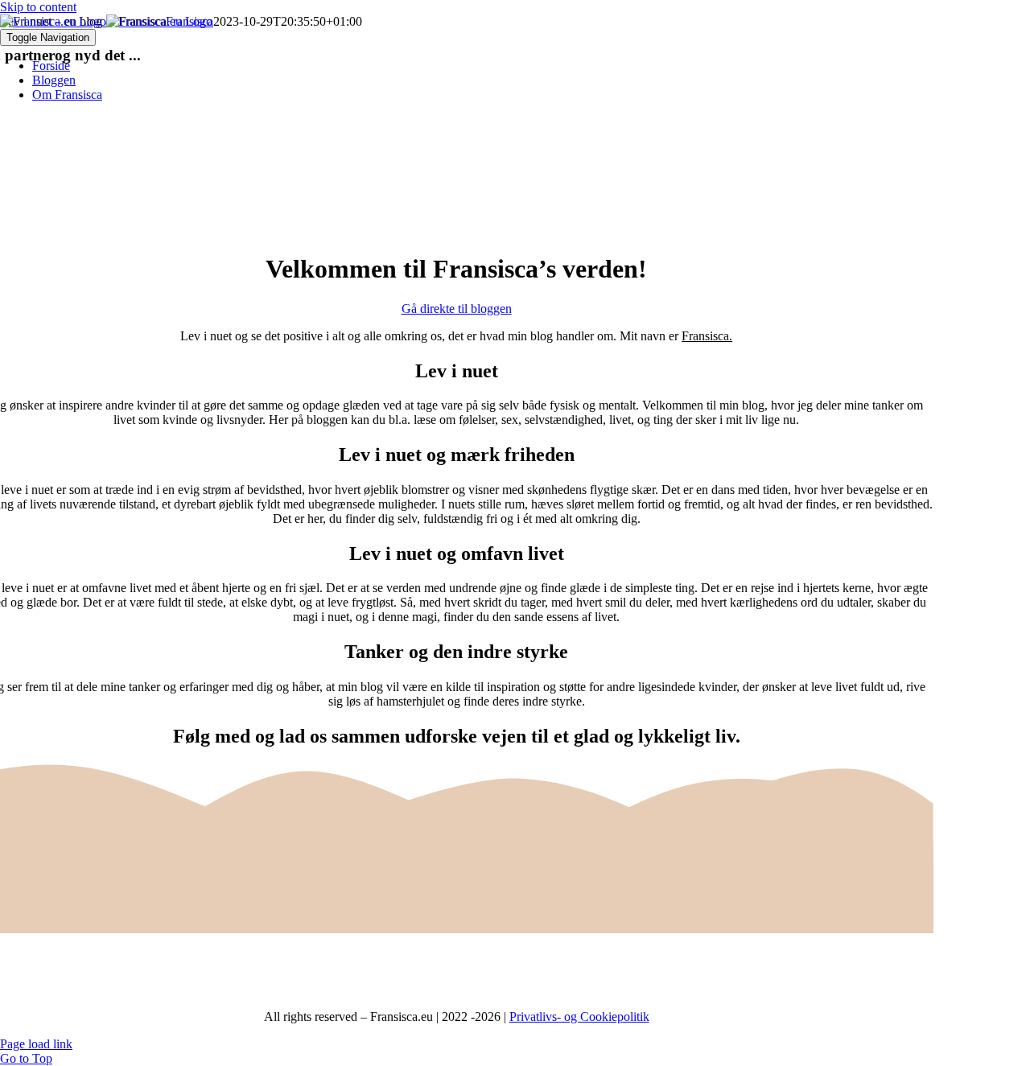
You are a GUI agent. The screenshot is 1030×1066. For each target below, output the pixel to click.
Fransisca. (707, 336)
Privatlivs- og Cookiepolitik (579, 1016)
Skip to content (38, 7)
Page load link (36, 1044)
